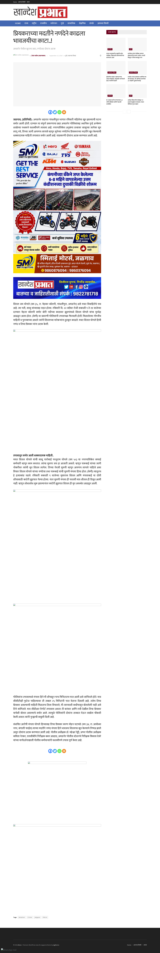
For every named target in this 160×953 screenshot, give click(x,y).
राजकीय (43, 23)
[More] (64, 112)
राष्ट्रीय (34, 23)
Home (15, 2)
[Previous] (124, 111)
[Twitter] (55, 112)
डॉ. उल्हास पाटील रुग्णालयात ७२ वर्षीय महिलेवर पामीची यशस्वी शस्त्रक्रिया (114, 102)
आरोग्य (110, 96)
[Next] (128, 111)
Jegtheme (56, 945)
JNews (20, 945)
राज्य (26, 23)
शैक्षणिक (82, 23)
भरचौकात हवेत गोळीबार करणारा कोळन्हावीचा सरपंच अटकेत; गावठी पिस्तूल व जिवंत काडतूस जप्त (136, 55)
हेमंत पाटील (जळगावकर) (38, 55)
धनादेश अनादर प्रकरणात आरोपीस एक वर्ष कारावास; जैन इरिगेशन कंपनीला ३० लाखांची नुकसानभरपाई (137, 79)
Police (45, 917)
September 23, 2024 (56, 55)
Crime (30, 917)
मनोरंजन (53, 23)
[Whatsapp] (59, 112)
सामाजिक (71, 23)
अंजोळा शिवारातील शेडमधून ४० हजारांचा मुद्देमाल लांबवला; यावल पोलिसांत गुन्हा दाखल (136, 102)
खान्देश (110, 49)
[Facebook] (50, 112)
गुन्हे (62, 23)
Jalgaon (37, 917)
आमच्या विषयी (21, 2)
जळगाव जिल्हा (72, 55)
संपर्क (28, 2)
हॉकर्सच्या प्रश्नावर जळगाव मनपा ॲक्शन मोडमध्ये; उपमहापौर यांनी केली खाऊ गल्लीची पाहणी (115, 79)
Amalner (22, 917)
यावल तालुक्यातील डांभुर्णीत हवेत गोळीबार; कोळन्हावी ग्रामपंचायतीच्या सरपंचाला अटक (115, 55)
